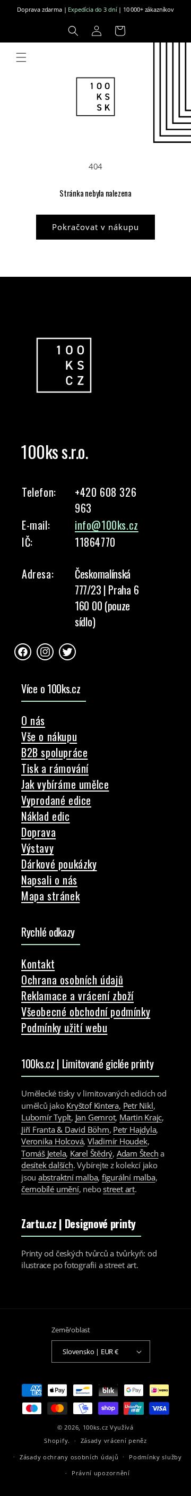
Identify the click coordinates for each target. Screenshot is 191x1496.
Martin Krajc (140, 1117)
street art (119, 1189)
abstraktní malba (68, 1177)
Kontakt (38, 964)
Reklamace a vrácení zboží (77, 996)
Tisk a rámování (55, 768)
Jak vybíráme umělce (65, 784)
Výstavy (37, 848)
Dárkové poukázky (59, 864)
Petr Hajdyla (134, 1129)
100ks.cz (95, 1427)
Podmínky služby (155, 1457)
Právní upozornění (101, 1473)
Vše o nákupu (49, 736)
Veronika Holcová (52, 1141)
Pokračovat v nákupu (95, 227)
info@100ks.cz (106, 525)
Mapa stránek (50, 896)
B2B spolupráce (54, 752)
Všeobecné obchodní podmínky (85, 1011)
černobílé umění (50, 1189)
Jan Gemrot (95, 1117)
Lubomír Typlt (46, 1117)
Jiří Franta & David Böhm (65, 1129)
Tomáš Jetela (43, 1153)
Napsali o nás (49, 880)
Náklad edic (45, 816)
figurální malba (128, 1177)
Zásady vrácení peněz (114, 1440)
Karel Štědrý (91, 1153)
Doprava (38, 832)
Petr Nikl (138, 1105)
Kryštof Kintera (92, 1105)
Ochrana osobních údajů (72, 980)
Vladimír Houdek (117, 1141)
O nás (33, 720)
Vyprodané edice (56, 800)
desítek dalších (47, 1165)
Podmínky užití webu (64, 1027)
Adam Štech (138, 1153)
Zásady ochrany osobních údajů (69, 1457)
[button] (73, 30)
